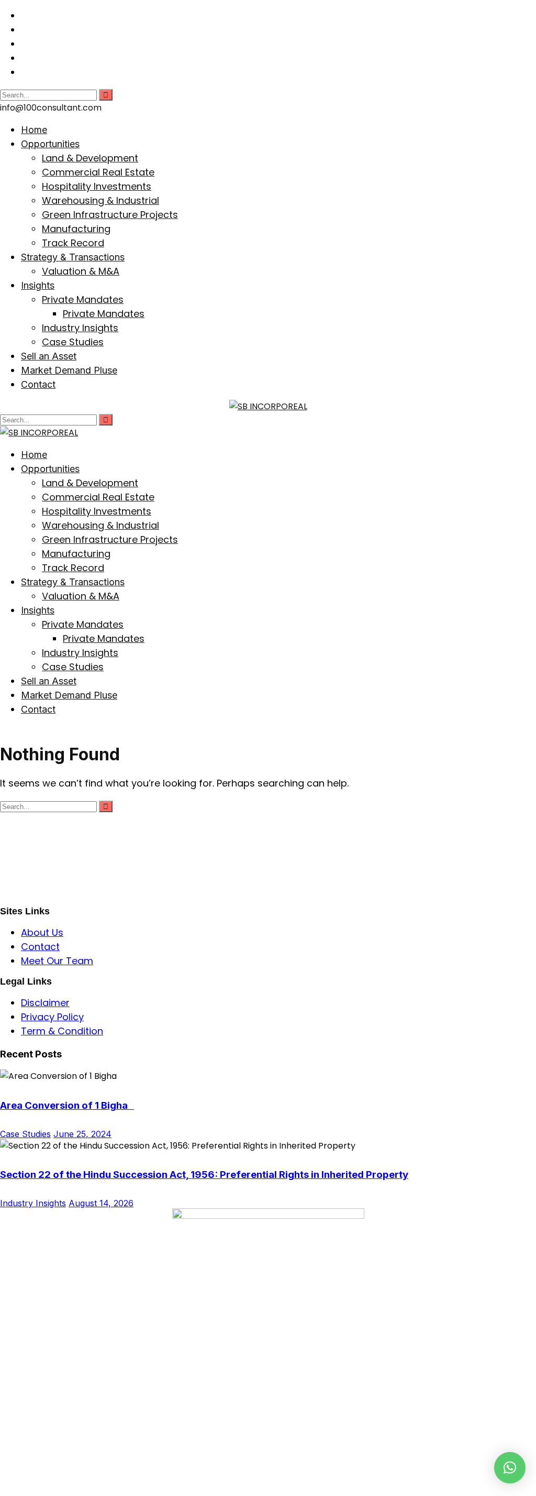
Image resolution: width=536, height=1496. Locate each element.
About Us (42, 932)
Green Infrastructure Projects (110, 214)
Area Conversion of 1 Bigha (67, 1105)
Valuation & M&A (80, 271)
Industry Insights (80, 327)
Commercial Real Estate (98, 172)
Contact (38, 384)
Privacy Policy (52, 1016)
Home (34, 129)
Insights (37, 285)
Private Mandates (83, 299)
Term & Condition (62, 1031)
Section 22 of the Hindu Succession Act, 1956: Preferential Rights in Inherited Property (204, 1175)
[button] (510, 1467)
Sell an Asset (48, 356)
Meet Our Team (57, 960)
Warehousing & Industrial (100, 200)
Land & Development (90, 158)
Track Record (73, 242)
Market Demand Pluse (69, 370)
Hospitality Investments (96, 186)
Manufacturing (76, 228)
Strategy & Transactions (73, 257)
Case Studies (73, 341)
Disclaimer (45, 1002)
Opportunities (50, 143)
